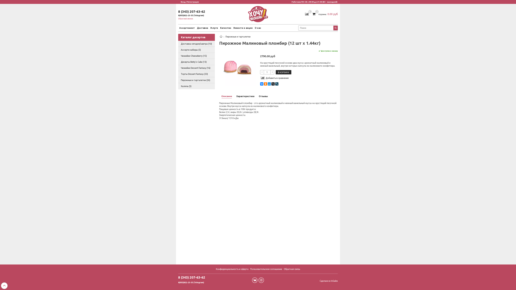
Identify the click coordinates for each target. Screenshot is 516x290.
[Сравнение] (307, 14)
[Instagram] (261, 280)
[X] (273, 84)
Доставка (202, 28)
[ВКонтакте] (261, 84)
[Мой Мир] (269, 84)
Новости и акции (243, 28)
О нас (258, 28)
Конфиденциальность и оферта (232, 269)
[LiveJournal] (276, 84)
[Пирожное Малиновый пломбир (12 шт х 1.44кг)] (237, 67)
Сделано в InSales (329, 281)
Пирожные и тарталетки (237, 36)
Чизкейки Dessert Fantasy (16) (195, 68)
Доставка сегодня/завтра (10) (196, 44)
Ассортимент (187, 28)
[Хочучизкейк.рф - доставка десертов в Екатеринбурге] (258, 13)
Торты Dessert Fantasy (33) (194, 74)
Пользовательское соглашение (266, 269)
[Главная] (221, 36)
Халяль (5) (186, 86)
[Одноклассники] (265, 84)
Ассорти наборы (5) (191, 50)
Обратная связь (292, 269)
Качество (225, 28)
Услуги (214, 28)
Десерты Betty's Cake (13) (194, 62)
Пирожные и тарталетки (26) (195, 80)
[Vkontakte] (254, 280)
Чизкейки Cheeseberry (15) (194, 56)
